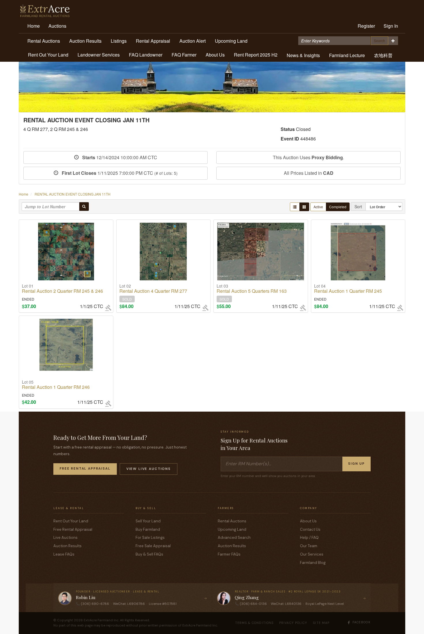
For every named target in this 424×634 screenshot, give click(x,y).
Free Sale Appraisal (153, 545)
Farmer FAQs (229, 554)
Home (33, 25)
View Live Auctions (148, 469)
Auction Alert (192, 40)
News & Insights (303, 55)
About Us (215, 54)
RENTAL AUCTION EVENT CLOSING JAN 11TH (72, 194)
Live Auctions (65, 537)
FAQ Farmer (184, 54)
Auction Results (85, 40)
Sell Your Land (148, 521)
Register (366, 25)
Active (318, 206)
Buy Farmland (148, 529)
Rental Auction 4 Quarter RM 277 (153, 288)
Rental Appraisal (153, 40)
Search (379, 40)
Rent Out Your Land (48, 54)
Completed (337, 206)
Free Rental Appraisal (85, 468)
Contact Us (310, 529)
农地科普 (383, 55)
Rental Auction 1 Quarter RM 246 (56, 384)
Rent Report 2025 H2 (255, 54)
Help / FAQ (309, 537)
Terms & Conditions (254, 623)
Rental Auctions (43, 40)
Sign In (391, 25)
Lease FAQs (63, 554)
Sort (358, 206)
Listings (119, 40)
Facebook (361, 622)
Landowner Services (99, 54)
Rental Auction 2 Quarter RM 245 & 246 (62, 288)
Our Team (308, 545)
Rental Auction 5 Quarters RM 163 (252, 288)
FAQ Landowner (145, 54)
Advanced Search (234, 537)
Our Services (311, 554)
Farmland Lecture (347, 55)
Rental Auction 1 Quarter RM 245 (348, 288)
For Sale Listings (150, 537)
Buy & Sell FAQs (149, 554)
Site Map (321, 623)
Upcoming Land (231, 40)
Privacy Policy (293, 623)
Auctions (57, 25)
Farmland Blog (313, 562)
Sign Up (356, 464)
